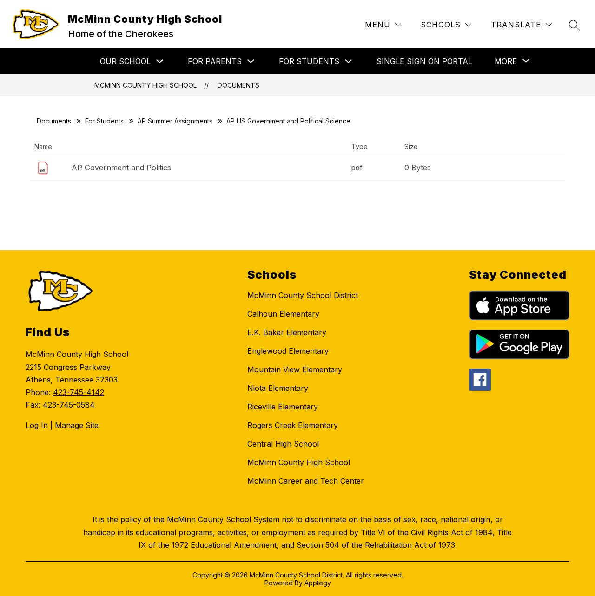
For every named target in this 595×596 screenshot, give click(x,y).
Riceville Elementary (282, 406)
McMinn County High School (145, 85)
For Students (309, 61)
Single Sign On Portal (424, 61)
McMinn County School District (302, 295)
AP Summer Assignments (175, 121)
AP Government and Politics (121, 167)
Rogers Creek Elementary (292, 425)
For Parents (215, 61)
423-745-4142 (78, 392)
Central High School (283, 443)
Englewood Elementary (288, 351)
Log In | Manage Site (62, 425)
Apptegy (317, 583)
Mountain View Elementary (294, 369)
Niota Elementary (277, 388)
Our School (125, 61)
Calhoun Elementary (283, 313)
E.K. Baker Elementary (286, 332)
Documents (238, 85)
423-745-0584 (69, 404)
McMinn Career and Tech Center (305, 481)
